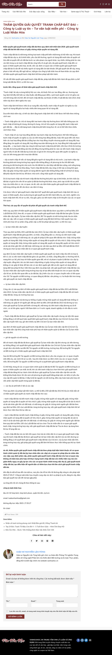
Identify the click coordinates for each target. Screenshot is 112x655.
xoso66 (10, 635)
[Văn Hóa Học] (13, 4)
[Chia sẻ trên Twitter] (37, 541)
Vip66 (2, 635)
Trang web (60, 601)
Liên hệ (107, 12)
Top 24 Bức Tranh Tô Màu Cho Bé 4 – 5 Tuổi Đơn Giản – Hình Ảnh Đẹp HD (35, 527)
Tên (8, 601)
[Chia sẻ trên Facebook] (31, 541)
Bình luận (10, 582)
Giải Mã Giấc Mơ (19, 12)
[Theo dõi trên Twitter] (106, 4)
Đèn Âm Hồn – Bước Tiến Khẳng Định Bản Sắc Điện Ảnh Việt (30, 530)
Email (33, 601)
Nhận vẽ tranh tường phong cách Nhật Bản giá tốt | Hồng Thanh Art (32, 523)
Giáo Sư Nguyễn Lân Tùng (34, 38)
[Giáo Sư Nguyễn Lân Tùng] (8, 554)
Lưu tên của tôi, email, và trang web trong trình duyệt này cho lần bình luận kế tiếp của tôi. (43, 611)
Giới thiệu (97, 12)
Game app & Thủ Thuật (80, 12)
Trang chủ (5, 12)
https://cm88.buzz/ (27, 635)
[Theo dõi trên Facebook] (100, 4)
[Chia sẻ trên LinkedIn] (52, 541)
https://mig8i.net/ (43, 635)
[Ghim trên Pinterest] (47, 541)
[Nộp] (62, 4)
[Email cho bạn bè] (42, 541)
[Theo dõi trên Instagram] (103, 4)
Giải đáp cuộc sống (37, 12)
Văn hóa (63, 12)
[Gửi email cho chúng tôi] (109, 4)
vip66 (17, 635)
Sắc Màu (51, 12)
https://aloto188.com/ (60, 635)
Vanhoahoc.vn (17, 38)
